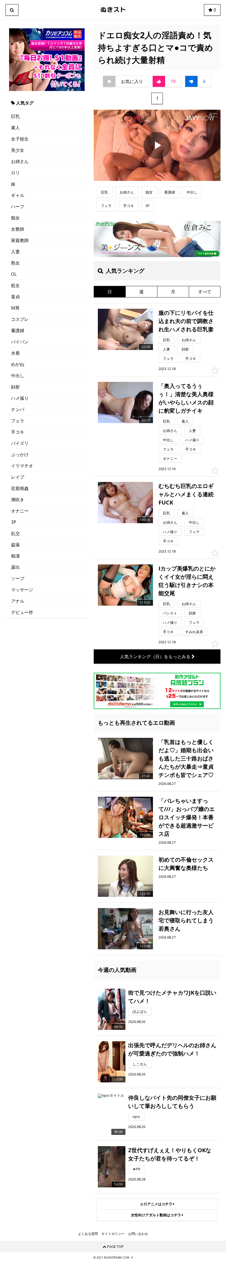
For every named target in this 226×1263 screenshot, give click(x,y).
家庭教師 (20, 240)
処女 (15, 285)
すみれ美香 (194, 631)
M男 (15, 308)
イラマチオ (22, 466)
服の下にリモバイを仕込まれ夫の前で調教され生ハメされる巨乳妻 (186, 321)
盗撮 (15, 545)
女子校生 (20, 139)
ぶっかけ (20, 454)
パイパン (20, 342)
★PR (136, 1169)
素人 (15, 128)
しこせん (140, 1063)
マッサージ (22, 590)
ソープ (17, 578)
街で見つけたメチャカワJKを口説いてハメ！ (172, 997)
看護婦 (17, 330)
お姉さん (20, 161)
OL (14, 274)
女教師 (17, 229)
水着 (15, 353)
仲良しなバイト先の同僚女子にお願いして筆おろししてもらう (172, 1102)
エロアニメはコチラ (156, 1203)
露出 (15, 567)
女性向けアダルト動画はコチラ (156, 1214)
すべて (204, 292)
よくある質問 (88, 1234)
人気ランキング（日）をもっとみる (156, 656)
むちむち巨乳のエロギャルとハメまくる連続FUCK (186, 494)
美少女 (17, 150)
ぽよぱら (140, 1011)
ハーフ (17, 206)
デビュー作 (22, 612)
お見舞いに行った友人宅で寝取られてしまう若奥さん (186, 920)
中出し (17, 376)
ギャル (17, 195)
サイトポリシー (113, 1234)
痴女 (15, 218)
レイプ (17, 477)
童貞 (15, 297)
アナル (17, 601)
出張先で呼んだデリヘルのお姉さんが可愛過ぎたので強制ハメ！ (172, 1049)
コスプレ (20, 319)
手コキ (17, 432)
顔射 (15, 387)
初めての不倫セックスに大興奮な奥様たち (186, 864)
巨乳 (15, 116)
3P (13, 522)
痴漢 (15, 556)
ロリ (15, 173)
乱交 (15, 533)
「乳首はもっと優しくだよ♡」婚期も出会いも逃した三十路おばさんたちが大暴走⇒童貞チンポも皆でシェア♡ (186, 758)
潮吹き (17, 500)
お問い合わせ (138, 1234)
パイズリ (20, 443)
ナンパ (17, 409)
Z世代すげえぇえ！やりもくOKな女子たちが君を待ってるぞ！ (169, 1154)
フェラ (17, 421)
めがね (17, 364)
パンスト (170, 613)
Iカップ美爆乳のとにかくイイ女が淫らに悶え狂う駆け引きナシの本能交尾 (187, 581)
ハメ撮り (20, 398)
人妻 (15, 252)
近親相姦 (20, 488)
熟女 (15, 263)
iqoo (136, 1116)
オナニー (20, 511)
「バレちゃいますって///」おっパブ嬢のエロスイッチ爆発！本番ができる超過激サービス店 (186, 817)
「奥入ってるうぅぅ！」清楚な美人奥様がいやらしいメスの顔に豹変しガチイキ (186, 398)
